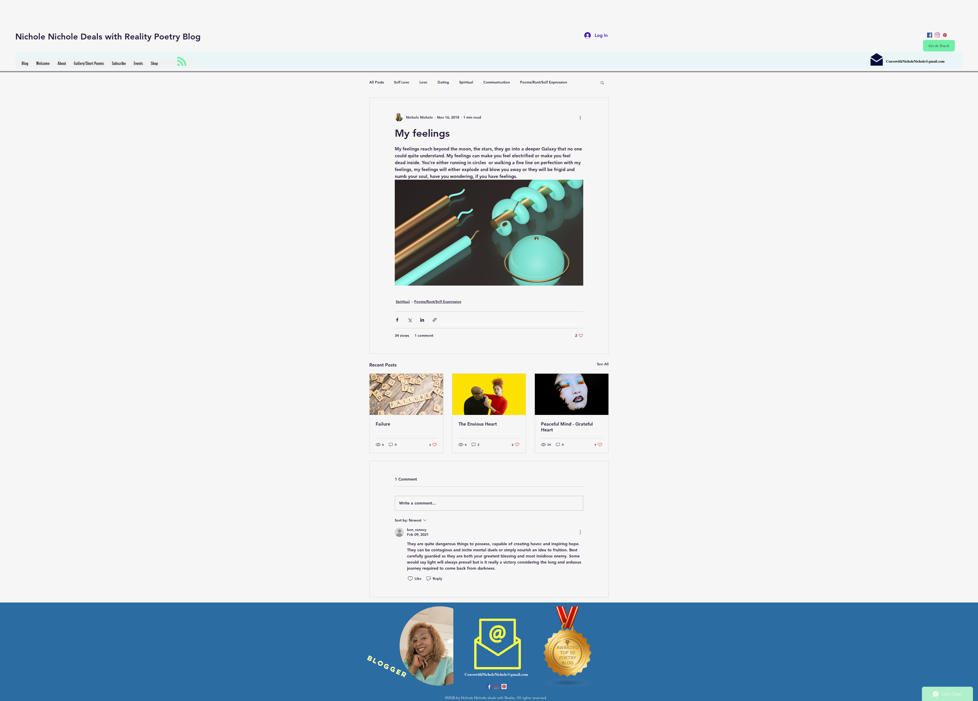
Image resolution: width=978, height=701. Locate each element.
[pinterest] (944, 35)
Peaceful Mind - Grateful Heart (567, 427)
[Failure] (406, 394)
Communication (496, 82)
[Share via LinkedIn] (422, 319)
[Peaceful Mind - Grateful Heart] (571, 394)
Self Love (401, 82)
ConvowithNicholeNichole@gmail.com (915, 61)
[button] (602, 82)
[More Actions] (580, 532)
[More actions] (580, 117)
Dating (443, 82)
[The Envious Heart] (489, 394)
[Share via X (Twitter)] (409, 319)
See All (603, 364)
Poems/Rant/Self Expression (543, 82)
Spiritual (466, 82)
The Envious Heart (477, 424)
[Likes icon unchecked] (410, 579)
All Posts (376, 82)
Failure (383, 424)
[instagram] (937, 35)
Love (423, 82)
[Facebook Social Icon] (929, 35)
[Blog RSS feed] (181, 61)
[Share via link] (434, 319)
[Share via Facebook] (397, 319)
